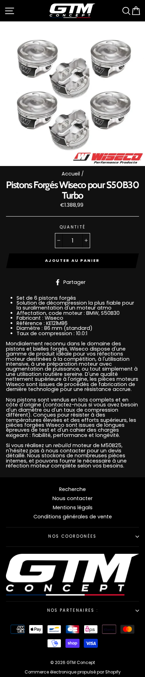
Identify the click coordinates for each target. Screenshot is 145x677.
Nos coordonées (72, 536)
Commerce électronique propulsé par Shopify (73, 672)
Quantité (72, 227)
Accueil (71, 173)
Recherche (72, 489)
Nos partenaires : (72, 610)
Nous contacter (72, 498)
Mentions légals (73, 507)
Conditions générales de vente (72, 516)
